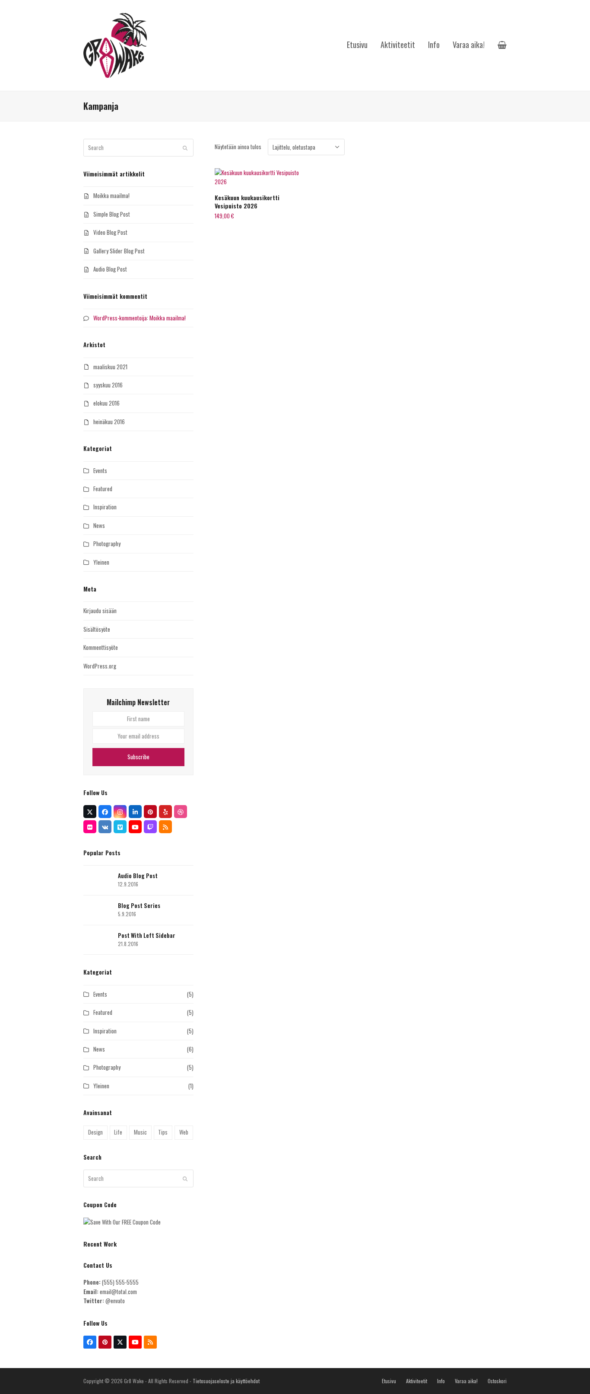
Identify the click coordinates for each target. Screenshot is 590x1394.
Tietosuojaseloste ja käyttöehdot (226, 1380)
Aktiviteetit (416, 1380)
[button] (502, 45)
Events (100, 470)
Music (140, 1132)
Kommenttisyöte (100, 647)
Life (118, 1132)
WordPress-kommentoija (120, 317)
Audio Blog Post (110, 269)
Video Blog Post (110, 232)
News (99, 525)
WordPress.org (99, 666)
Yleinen (101, 562)
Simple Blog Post (111, 214)
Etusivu (389, 1380)
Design (95, 1132)
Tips (163, 1132)
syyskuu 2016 (108, 384)
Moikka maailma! (111, 195)
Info (441, 1380)
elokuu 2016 (106, 403)
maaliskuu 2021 (110, 366)
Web (183, 1132)
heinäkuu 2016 (109, 421)
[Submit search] (185, 148)
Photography (107, 543)
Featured (102, 488)
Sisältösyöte (96, 629)
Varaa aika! (466, 1380)
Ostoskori (497, 1380)
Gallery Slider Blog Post (119, 250)
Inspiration (105, 506)
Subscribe (138, 756)
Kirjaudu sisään (100, 610)
